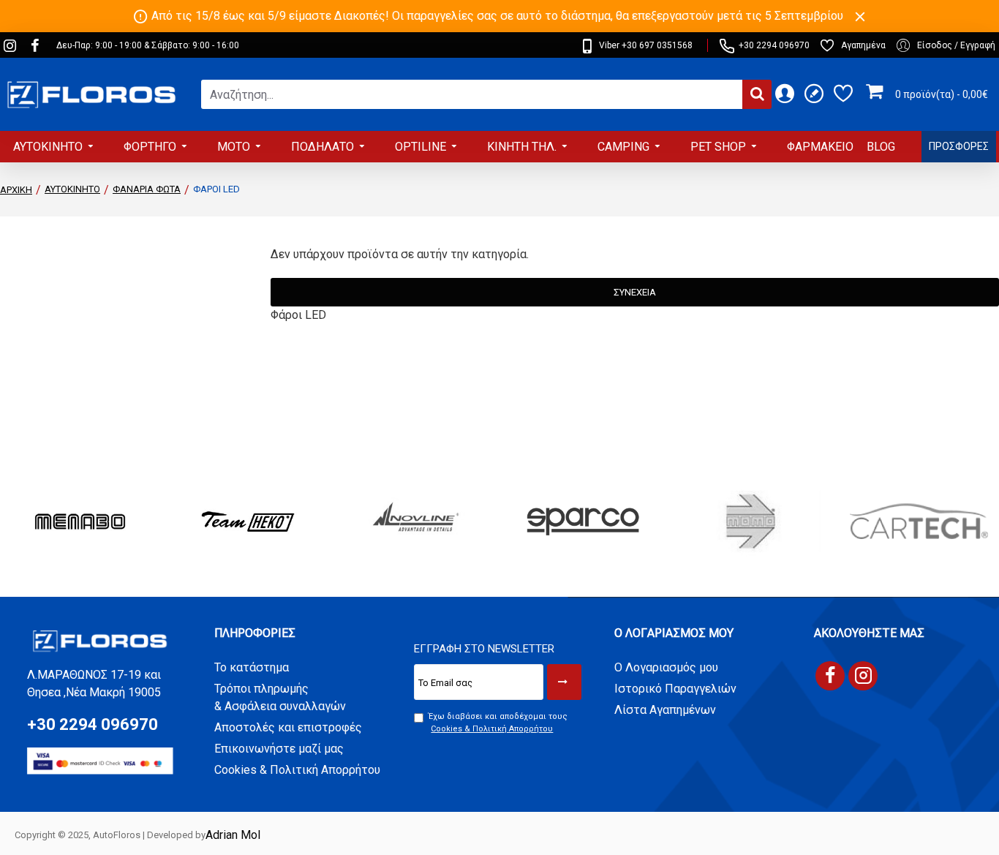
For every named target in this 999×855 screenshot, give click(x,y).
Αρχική (16, 189)
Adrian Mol (233, 835)
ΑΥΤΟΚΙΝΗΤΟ (72, 189)
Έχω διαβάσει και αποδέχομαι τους (498, 723)
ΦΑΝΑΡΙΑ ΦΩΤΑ (147, 189)
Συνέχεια (635, 292)
